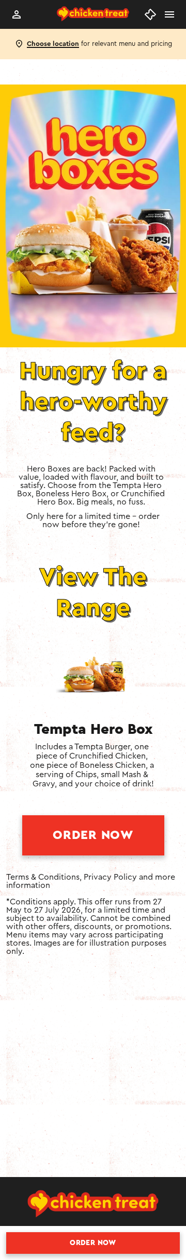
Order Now (93, 835)
